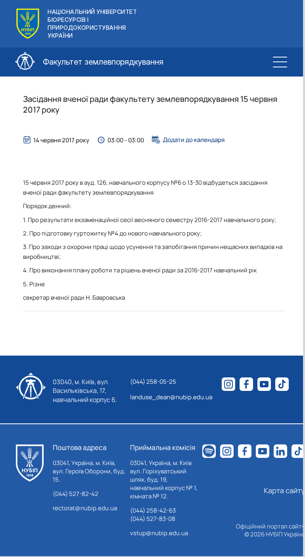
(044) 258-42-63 (153, 510)
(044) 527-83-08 (152, 519)
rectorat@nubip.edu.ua (85, 508)
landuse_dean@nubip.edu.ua (171, 397)
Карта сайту (284, 490)
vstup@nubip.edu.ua (159, 533)
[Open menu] (280, 62)
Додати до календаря (193, 140)
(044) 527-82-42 (75, 494)
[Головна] (30, 463)
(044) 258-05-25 (153, 381)
